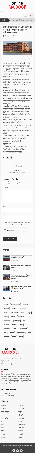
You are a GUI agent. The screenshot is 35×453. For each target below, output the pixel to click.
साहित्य (14, 337)
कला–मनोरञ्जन (14, 313)
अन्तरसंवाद (25, 305)
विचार (21, 325)
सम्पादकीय (6, 337)
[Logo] (10, 350)
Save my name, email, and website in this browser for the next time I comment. (17, 223)
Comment (6, 187)
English (6, 305)
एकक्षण (5, 313)
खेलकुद (5, 317)
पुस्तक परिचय (16, 321)
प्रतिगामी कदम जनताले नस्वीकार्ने (17, 173)
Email (5, 214)
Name (5, 206)
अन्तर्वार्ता (14, 309)
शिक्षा (16, 36)
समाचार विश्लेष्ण (20, 333)
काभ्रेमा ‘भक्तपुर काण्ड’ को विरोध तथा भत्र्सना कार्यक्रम (17, 20)
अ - (22, 58)
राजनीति (14, 325)
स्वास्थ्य (21, 337)
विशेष (15, 329)
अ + (30, 58)
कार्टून (29, 313)
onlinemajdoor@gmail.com (10, 364)
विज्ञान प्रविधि (7, 329)
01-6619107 (6, 361)
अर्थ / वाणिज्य (23, 309)
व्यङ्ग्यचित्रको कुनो (17, 166)
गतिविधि (13, 317)
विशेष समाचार (23, 329)
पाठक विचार (7, 321)
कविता (22, 313)
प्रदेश (24, 321)
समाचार (19, 36)
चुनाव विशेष (21, 317)
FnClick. (17, 447)
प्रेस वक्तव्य (6, 325)
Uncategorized (15, 305)
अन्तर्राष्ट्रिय (6, 309)
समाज (29, 333)
